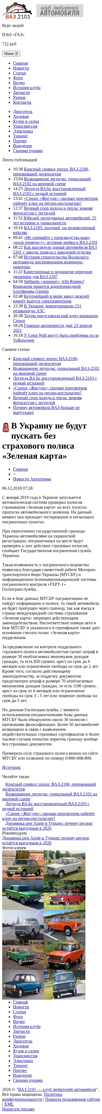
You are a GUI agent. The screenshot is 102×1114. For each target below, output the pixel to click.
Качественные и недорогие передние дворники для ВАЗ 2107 (52, 274)
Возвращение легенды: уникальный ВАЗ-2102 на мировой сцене (52, 181)
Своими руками (28, 150)
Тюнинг (20, 136)
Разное (19, 1036)
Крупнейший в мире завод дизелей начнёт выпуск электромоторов (51, 298)
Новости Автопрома (32, 479)
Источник (11, 767)
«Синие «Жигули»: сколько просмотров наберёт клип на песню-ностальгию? (55, 201)
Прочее (20, 141)
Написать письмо (18, 1109)
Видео (19, 1021)
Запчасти (21, 1031)
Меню (11, 54)
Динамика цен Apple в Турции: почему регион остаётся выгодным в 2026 (47, 825)
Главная (20, 469)
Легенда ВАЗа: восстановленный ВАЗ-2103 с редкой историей (49, 191)
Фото (18, 1016)
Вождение (22, 145)
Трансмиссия (25, 126)
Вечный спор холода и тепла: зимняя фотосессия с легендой (52, 210)
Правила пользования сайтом (72, 1099)
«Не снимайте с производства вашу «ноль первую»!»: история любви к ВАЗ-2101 (55, 240)
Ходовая (21, 116)
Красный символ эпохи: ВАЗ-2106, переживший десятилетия (51, 171)
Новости (21, 1007)
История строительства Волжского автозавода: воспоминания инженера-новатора (51, 262)
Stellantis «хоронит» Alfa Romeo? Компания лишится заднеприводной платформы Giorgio (48, 286)
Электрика (23, 131)
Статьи (19, 1011)
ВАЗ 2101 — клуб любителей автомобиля (57, 1089)
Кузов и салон (26, 121)
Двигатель (22, 111)
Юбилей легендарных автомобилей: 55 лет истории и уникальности (54, 220)
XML (9, 1104)
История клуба (27, 1026)
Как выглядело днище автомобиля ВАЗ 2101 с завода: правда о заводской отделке (55, 249)
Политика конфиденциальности (32, 1097)
